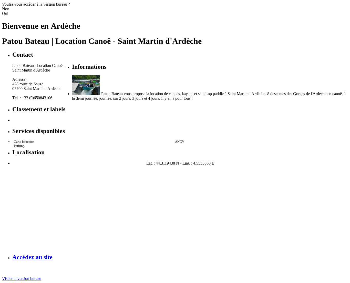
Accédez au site (32, 257)
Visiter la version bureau (21, 278)
